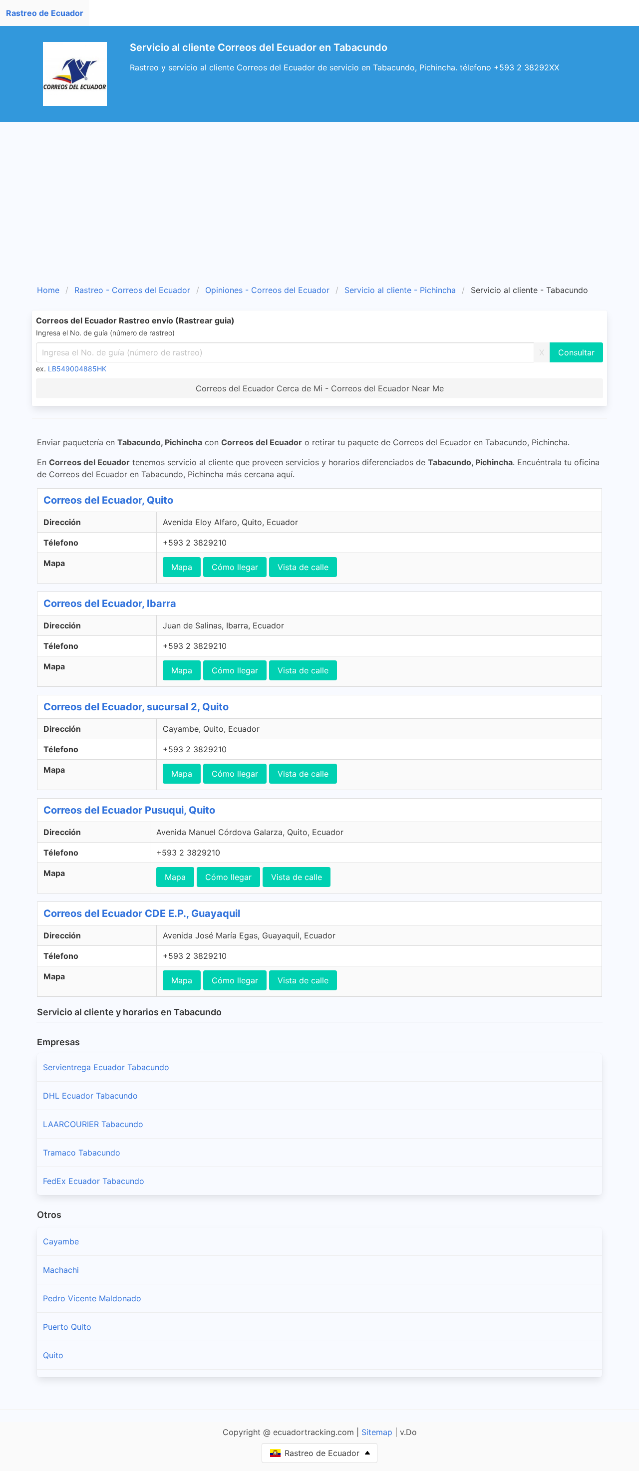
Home (48, 290)
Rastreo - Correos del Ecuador (132, 290)
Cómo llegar (235, 567)
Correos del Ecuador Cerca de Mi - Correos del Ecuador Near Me (320, 388)
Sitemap (376, 1432)
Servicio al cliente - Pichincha (400, 290)
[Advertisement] (319, 197)
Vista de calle (303, 567)
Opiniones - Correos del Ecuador (267, 290)
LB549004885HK (77, 368)
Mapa (181, 567)
